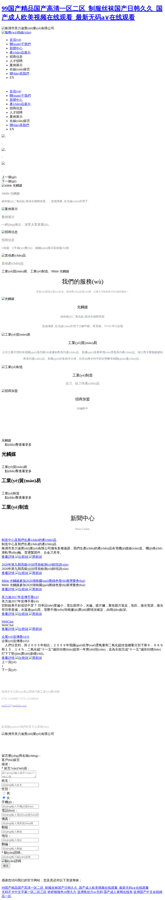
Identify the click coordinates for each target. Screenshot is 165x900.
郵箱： (6, 827)
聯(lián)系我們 (19, 73)
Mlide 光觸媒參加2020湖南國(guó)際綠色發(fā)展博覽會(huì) (43, 580)
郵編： (6, 844)
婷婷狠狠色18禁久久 (61, 892)
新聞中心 (16, 48)
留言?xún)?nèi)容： (16, 768)
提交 (5, 865)
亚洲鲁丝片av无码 (90, 892)
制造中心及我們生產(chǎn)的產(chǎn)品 (29, 540)
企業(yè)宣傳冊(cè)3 (15, 636)
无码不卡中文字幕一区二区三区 (24, 892)
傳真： (6, 819)
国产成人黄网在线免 (118, 892)
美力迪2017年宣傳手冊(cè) (20, 597)
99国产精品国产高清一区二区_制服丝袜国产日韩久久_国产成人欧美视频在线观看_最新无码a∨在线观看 (75, 887)
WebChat (7, 621)
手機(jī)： (8, 802)
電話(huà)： (10, 810)
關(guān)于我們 (20, 44)
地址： (6, 835)
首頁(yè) (15, 40)
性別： (6, 789)
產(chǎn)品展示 (20, 52)
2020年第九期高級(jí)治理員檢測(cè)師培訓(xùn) (35, 564)
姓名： (6, 780)
